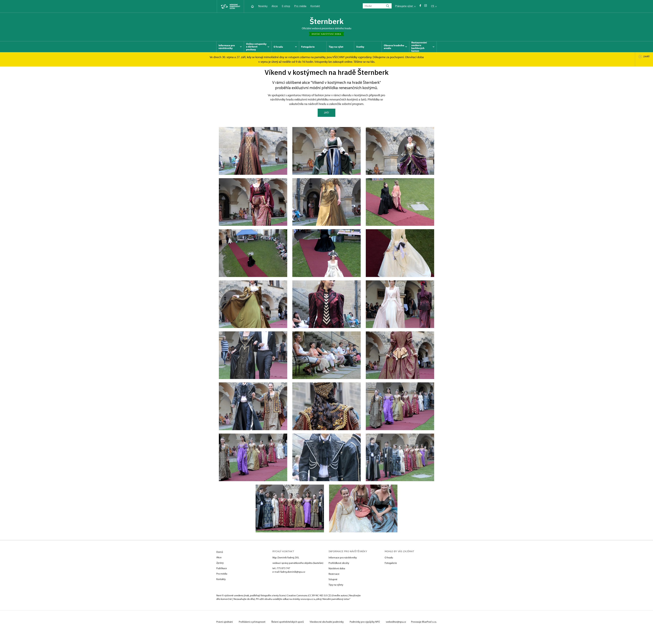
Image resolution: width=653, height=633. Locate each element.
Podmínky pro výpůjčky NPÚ (365, 621)
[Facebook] (420, 6)
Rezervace (334, 573)
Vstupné (333, 579)
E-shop (286, 6)
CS (433, 6)
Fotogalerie (391, 562)
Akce (275, 6)
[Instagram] (425, 6)
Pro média (300, 6)
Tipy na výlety (336, 584)
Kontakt (315, 6)
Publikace (221, 568)
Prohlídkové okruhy (339, 562)
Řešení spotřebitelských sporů (287, 621)
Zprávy (220, 562)
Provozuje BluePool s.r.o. (424, 621)
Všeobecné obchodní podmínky (327, 621)
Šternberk (326, 21)
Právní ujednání (224, 621)
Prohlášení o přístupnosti (252, 621)
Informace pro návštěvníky (343, 557)
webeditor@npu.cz (396, 621)
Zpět (326, 112)
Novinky (262, 6)
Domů (219, 551)
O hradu (389, 557)
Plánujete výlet (404, 6)
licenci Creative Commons (293, 595)
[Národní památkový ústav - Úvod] (230, 6)
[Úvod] (252, 6)
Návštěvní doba (337, 568)
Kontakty (221, 579)
